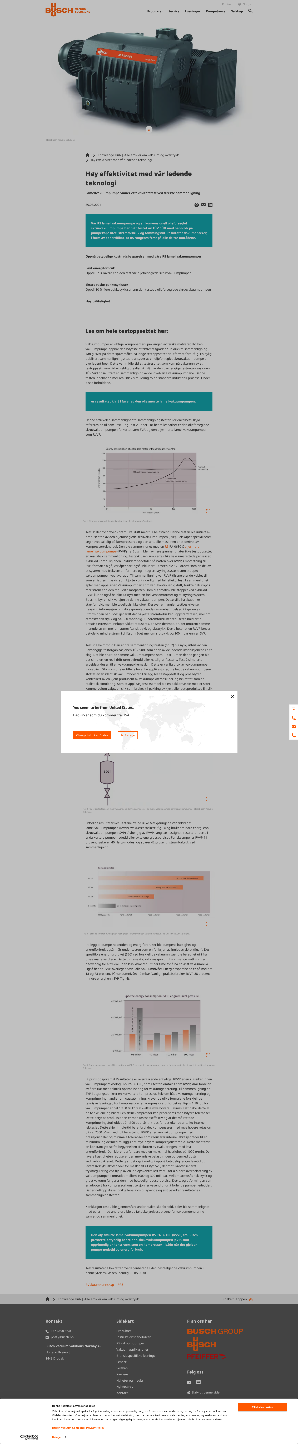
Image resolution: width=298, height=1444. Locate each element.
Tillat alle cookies (262, 1407)
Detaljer (57, 1437)
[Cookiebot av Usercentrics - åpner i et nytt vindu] (29, 1437)
